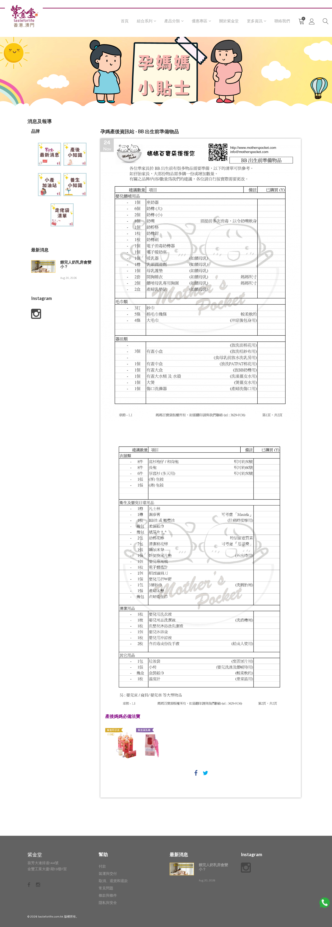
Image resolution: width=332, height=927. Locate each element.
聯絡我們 (282, 20)
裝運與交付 (108, 873)
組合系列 (144, 20)
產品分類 (172, 20)
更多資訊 (254, 20)
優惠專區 (199, 20)
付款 (102, 866)
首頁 (125, 20)
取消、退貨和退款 (113, 881)
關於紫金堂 (229, 20)
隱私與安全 (108, 903)
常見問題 (106, 888)
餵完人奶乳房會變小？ (75, 264)
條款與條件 (108, 895)
